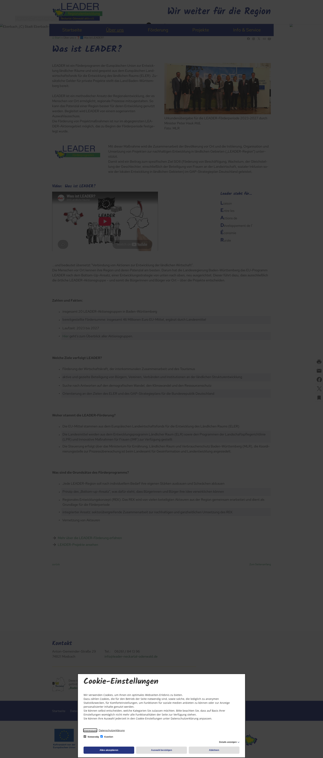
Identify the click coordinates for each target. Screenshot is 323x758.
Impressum (90, 730)
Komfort (108, 737)
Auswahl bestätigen (161, 750)
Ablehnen (214, 750)
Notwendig (93, 737)
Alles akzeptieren (109, 750)
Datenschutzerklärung (112, 730)
